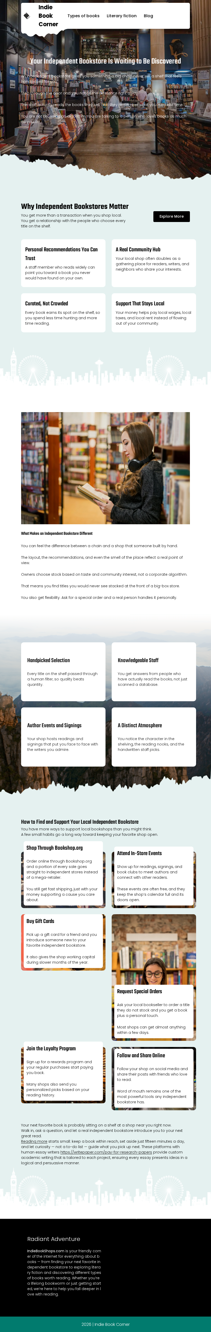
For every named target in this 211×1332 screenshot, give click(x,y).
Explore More (172, 216)
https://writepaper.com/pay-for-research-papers (106, 1152)
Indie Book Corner (48, 15)
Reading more (34, 1141)
